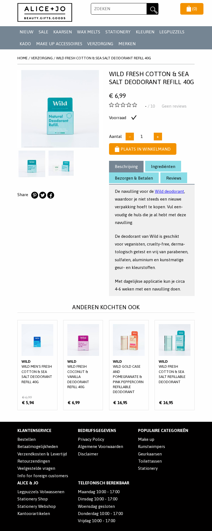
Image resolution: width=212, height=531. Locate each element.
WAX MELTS (88, 32)
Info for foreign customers (42, 475)
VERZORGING (100, 43)
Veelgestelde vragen (36, 468)
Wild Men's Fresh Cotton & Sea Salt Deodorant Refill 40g (37, 365)
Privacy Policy (91, 439)
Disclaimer (88, 454)
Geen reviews (174, 106)
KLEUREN (145, 32)
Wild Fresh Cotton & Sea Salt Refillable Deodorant (174, 365)
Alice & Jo (27, 483)
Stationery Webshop (36, 506)
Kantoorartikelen (33, 513)
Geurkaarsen (150, 454)
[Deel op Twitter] (42, 195)
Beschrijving (126, 166)
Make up (146, 439)
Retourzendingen (33, 461)
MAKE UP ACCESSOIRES (59, 43)
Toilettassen (150, 461)
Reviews (173, 178)
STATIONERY (118, 32)
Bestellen (26, 439)
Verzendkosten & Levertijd (42, 454)
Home (22, 58)
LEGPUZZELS (171, 32)
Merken (127, 43)
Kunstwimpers (151, 446)
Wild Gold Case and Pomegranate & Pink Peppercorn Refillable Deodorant (129, 365)
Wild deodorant (169, 191)
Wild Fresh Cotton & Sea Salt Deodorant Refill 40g (103, 58)
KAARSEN (62, 32)
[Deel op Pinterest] (34, 195)
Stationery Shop (32, 499)
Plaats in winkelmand (146, 149)
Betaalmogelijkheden (37, 446)
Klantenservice (34, 430)
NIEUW (26, 32)
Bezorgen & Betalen (134, 178)
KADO (25, 43)
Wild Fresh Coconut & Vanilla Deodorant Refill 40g (83, 365)
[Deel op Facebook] (50, 195)
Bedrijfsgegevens (97, 430)
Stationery (148, 468)
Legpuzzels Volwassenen (40, 491)
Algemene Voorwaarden (100, 446)
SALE (43, 32)
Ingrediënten (163, 166)
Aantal (115, 136)
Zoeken (152, 9)
